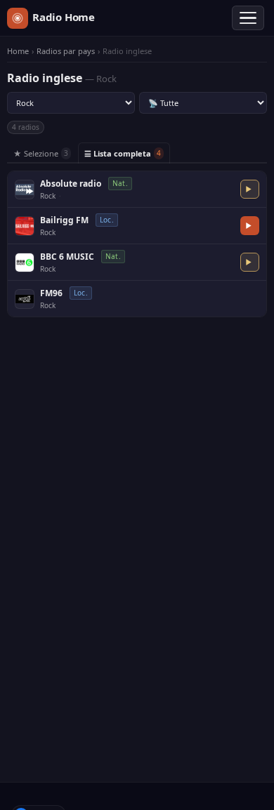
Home (18, 51)
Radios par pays (66, 51)
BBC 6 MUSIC (67, 257)
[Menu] (248, 18)
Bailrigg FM (64, 220)
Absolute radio (70, 184)
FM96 (51, 293)
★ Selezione (40, 153)
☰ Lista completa (122, 153)
